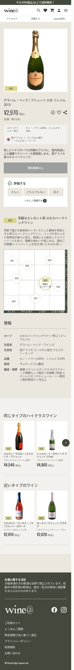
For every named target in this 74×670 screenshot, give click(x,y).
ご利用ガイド (12, 623)
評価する (35, 19)
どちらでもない (35, 192)
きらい (15, 192)
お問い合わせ (12, 653)
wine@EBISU (59, 19)
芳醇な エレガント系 (45, 283)
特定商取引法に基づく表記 (20, 635)
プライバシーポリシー (18, 641)
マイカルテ (11, 19)
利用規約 (10, 647)
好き (56, 192)
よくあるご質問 (14, 629)
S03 (11, 88)
